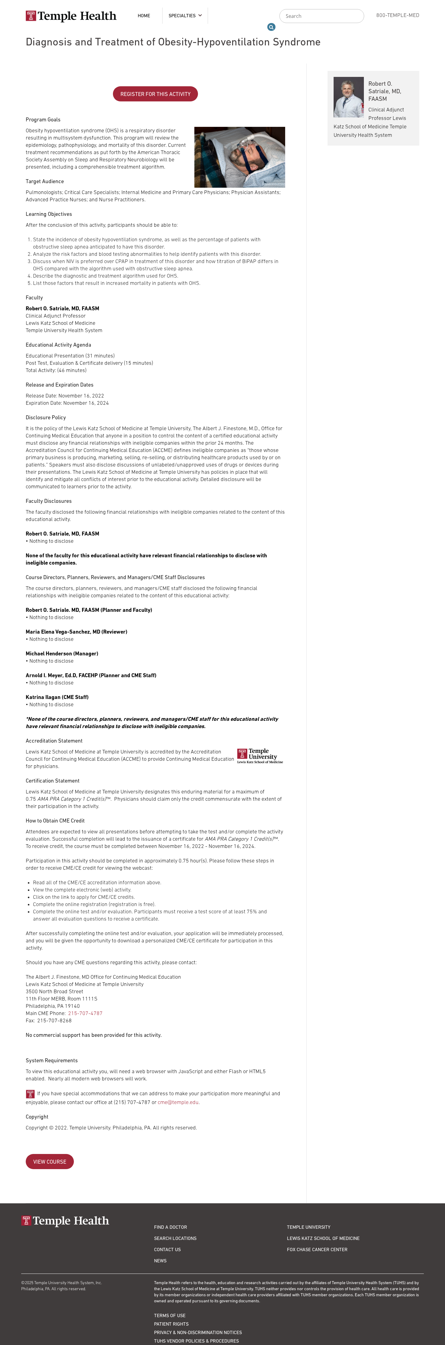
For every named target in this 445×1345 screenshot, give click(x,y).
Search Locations (175, 1238)
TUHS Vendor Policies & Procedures (196, 1340)
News (160, 1260)
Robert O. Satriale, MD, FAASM (384, 91)
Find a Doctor (170, 1227)
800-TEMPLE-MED (397, 15)
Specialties (182, 15)
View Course (49, 1162)
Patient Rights (171, 1324)
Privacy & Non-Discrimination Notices (198, 1332)
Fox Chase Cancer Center (317, 1249)
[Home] (87, 1221)
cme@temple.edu (178, 1102)
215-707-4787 (85, 1013)
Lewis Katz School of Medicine (323, 1238)
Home (144, 15)
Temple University (308, 1227)
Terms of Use (170, 1315)
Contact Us (167, 1249)
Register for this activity (155, 94)
